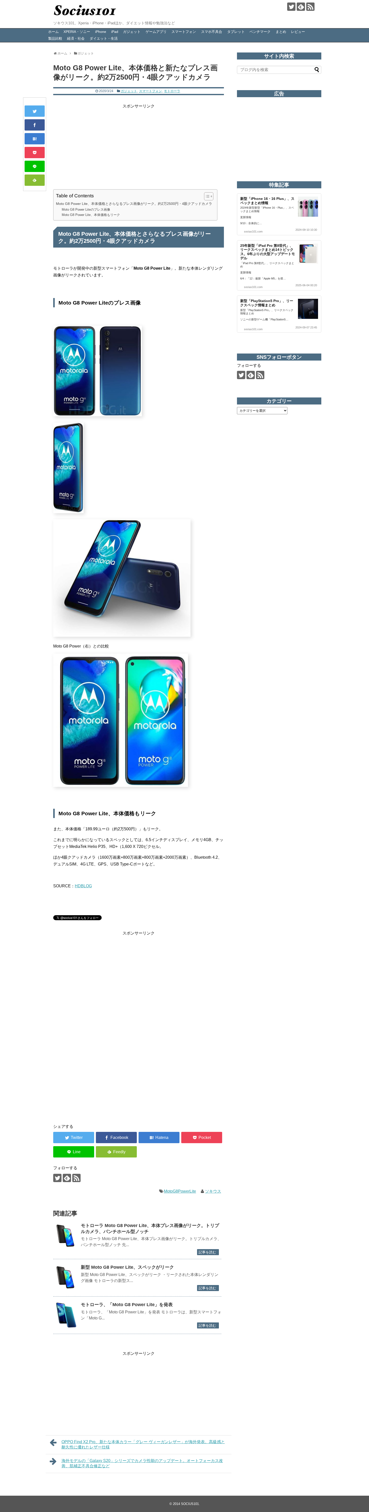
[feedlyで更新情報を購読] (301, 7)
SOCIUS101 (190, 1504)
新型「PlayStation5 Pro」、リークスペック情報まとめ (266, 303)
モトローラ (172, 91)
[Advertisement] (138, 144)
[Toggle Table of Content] (206, 196)
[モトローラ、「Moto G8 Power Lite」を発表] (65, 1314)
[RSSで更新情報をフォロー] (310, 7)
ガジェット (132, 32)
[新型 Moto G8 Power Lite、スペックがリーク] (65, 1277)
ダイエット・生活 (104, 38)
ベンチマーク (260, 32)
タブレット (236, 32)
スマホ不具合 (211, 32)
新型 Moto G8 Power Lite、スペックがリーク (127, 1267)
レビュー (298, 32)
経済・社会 (76, 38)
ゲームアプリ (156, 32)
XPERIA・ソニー (77, 32)
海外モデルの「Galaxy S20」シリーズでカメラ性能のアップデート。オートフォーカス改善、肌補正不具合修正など (142, 1463)
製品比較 (55, 38)
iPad (114, 32)
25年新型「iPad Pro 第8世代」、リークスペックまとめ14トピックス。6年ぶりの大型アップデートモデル (267, 252)
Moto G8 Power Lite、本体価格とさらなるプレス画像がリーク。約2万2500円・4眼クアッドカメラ (134, 204)
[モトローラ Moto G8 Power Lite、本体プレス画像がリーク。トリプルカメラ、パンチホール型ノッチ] (65, 1235)
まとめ (281, 32)
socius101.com (253, 231)
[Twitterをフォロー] (291, 7)
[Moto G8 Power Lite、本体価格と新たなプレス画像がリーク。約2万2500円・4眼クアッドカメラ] (35, 138)
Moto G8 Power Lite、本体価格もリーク (91, 215)
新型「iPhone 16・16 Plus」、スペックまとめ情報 (267, 201)
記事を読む (207, 1252)
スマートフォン (183, 32)
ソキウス (213, 1191)
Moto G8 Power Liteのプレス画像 (86, 209)
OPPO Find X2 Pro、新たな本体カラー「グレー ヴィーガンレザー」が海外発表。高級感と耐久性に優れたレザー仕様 (143, 1444)
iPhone (100, 32)
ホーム (53, 32)
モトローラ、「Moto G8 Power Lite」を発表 (127, 1304)
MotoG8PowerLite (180, 1191)
